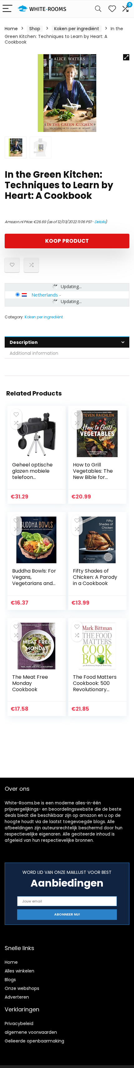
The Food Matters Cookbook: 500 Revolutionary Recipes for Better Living (95, 689)
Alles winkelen (19, 971)
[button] (126, 57)
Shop (34, 29)
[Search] (98, 9)
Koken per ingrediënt (76, 29)
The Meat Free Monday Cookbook (30, 683)
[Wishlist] (112, 9)
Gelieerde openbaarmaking (34, 1041)
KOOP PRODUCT (67, 241)
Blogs (10, 980)
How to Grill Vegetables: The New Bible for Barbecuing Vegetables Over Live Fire (94, 480)
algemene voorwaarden (31, 1032)
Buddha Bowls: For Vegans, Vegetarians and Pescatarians (34, 580)
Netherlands (44, 295)
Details (100, 221)
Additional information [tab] (34, 353)
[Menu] (7, 9)
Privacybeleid (19, 1023)
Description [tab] (24, 342)
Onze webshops (22, 988)
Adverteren (17, 997)
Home (11, 29)
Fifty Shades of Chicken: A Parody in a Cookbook (95, 577)
